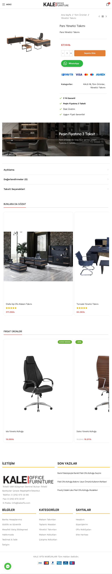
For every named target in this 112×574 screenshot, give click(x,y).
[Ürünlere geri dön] (102, 16)
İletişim (5, 544)
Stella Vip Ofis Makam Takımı (19, 304)
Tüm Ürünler (80, 15)
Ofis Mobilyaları (83, 529)
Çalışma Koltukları (48, 539)
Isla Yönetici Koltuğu (14, 431)
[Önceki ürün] (99, 16)
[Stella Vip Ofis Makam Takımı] (38, 256)
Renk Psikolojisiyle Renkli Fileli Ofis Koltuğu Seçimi (79, 473)
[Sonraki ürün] (106, 16)
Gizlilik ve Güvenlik (11, 524)
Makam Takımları (47, 519)
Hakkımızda (8, 534)
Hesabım (80, 519)
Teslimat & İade (9, 539)
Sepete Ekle (90, 53)
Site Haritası (82, 534)
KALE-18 (87, 84)
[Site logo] (56, 4)
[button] (8, 42)
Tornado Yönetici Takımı (87, 304)
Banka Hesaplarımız (12, 519)
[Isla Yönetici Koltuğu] (38, 383)
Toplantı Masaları (47, 524)
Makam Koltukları (47, 534)
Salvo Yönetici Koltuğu (86, 431)
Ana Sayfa (66, 15)
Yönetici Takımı (68, 18)
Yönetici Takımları (48, 529)
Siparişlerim (82, 524)
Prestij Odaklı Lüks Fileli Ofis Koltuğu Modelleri (77, 490)
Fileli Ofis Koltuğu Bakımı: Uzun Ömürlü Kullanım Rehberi (82, 482)
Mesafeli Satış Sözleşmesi (15, 529)
